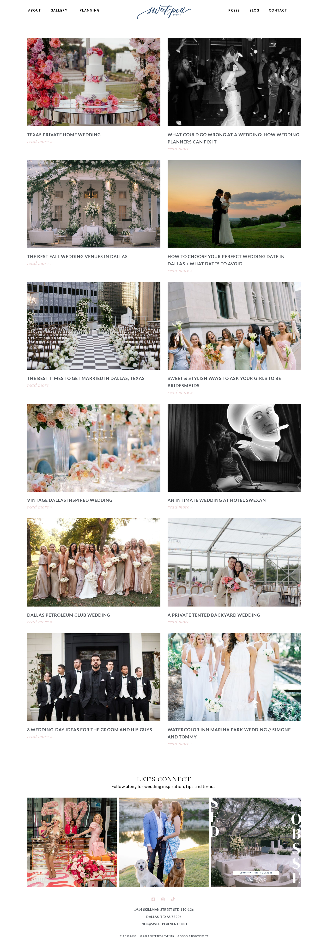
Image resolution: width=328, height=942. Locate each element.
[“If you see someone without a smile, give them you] (72, 842)
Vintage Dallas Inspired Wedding (70, 500)
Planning (90, 10)
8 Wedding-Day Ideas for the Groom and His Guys (89, 729)
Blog (254, 10)
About (34, 10)
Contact (278, 10)
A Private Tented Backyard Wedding (214, 615)
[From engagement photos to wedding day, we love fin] (164, 842)
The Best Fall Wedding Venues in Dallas (77, 256)
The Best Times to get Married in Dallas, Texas (86, 378)
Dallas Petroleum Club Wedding (68, 615)
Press (234, 10)
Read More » (39, 141)
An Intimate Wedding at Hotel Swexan (217, 500)
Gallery (59, 10)
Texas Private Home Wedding (64, 134)
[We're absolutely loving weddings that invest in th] (256, 842)
